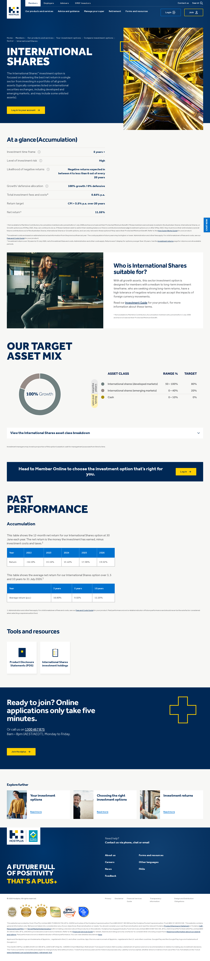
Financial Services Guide (83, 932)
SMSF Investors (83, 3)
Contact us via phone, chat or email (127, 842)
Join (191, 12)
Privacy (108, 899)
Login (168, 12)
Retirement (115, 11)
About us (110, 855)
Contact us (183, 3)
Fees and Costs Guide (15, 238)
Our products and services (39, 11)
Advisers (64, 3)
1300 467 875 (35, 729)
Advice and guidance (69, 11)
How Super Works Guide (167, 231)
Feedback (110, 876)
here (100, 935)
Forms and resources (137, 11)
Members (32, 3)
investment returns (165, 241)
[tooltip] (39, 152)
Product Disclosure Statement (176, 926)
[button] (207, 225)
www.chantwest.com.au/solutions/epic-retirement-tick (29, 953)
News (108, 869)
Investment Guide (136, 302)
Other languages (149, 862)
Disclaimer (119, 899)
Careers (109, 862)
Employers (49, 3)
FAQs (142, 869)
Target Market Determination (39, 929)
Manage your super (94, 11)
